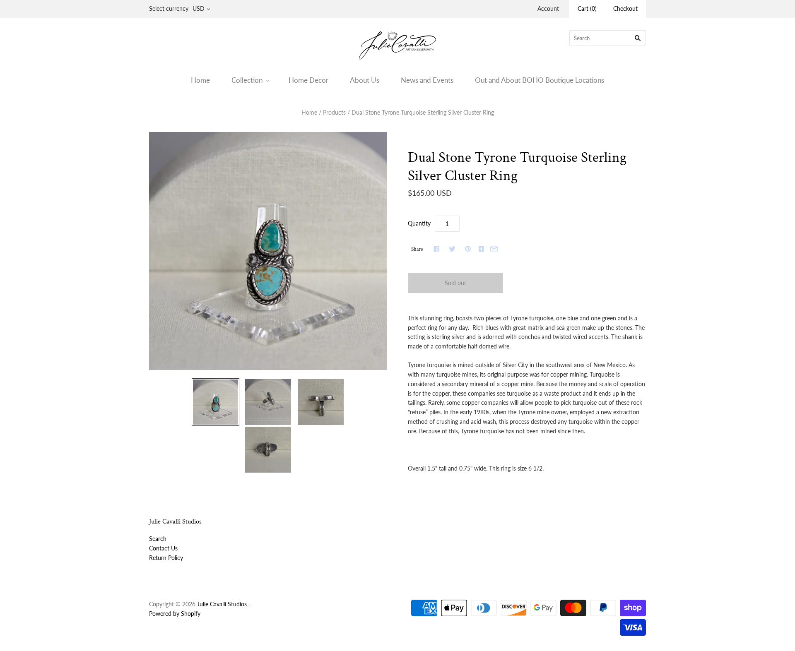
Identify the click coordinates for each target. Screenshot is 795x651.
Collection (247, 80)
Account (548, 8)
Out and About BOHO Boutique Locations (539, 80)
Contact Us (163, 548)
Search (157, 538)
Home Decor (308, 80)
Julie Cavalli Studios (222, 604)
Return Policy (166, 557)
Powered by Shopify (174, 613)
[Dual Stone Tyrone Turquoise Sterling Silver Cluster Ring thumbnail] (215, 402)
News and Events (427, 80)
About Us (364, 80)
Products (334, 112)
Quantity (419, 223)
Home (200, 80)
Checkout (625, 8)
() (587, 8)
